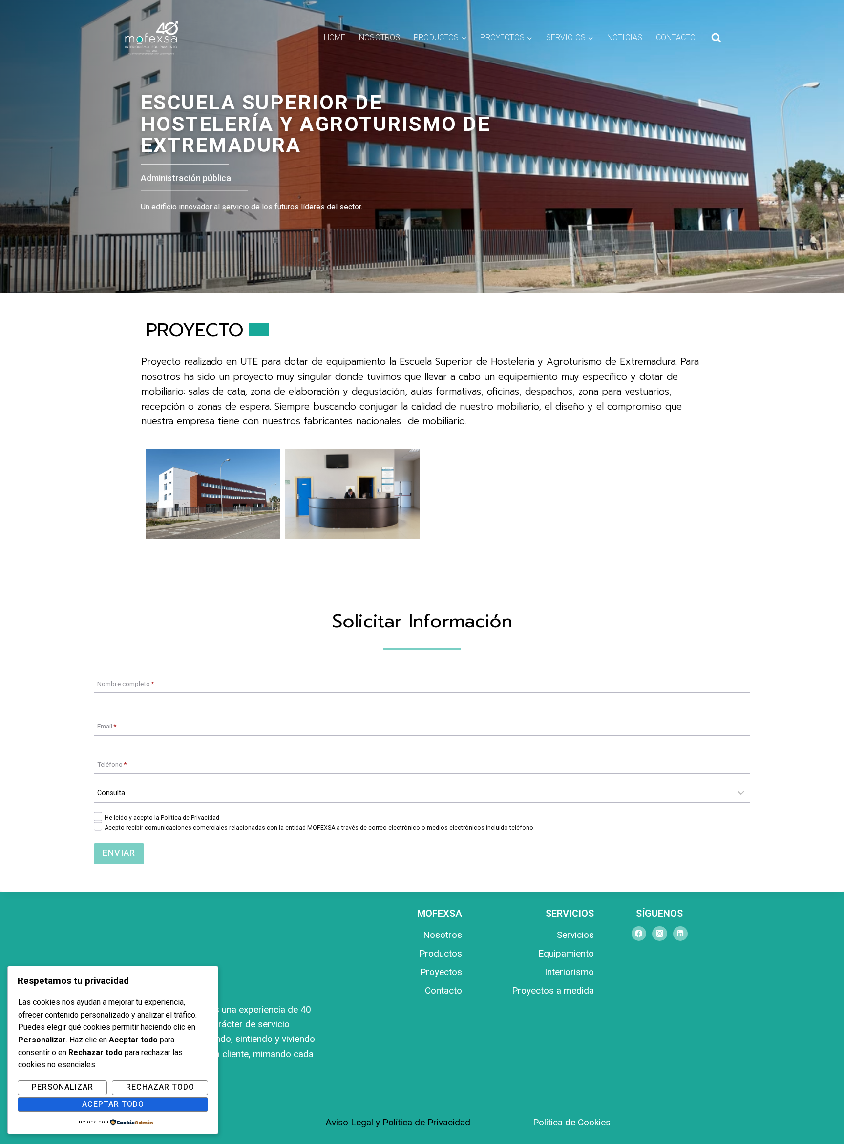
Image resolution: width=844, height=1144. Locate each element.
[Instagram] (659, 933)
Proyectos (441, 972)
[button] (213, 494)
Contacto (676, 37)
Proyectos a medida (552, 990)
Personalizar (62, 1087)
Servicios (575, 934)
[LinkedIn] (680, 933)
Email (106, 726)
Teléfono (112, 764)
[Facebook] (639, 933)
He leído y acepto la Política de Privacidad (162, 817)
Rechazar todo (160, 1087)
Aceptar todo (113, 1104)
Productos (440, 953)
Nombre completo (125, 683)
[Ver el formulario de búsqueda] (716, 38)
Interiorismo (569, 972)
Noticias (624, 37)
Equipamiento (565, 953)
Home (335, 37)
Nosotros (379, 37)
